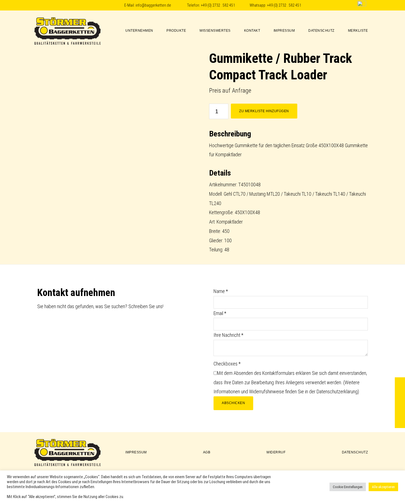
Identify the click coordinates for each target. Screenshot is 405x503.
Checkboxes (227, 364)
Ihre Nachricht (228, 335)
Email (220, 313)
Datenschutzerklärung (337, 391)
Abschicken (233, 403)
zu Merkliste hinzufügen (264, 111)
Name (221, 291)
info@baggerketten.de (153, 5)
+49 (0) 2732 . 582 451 (218, 5)
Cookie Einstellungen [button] (348, 487)
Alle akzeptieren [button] (383, 487)
